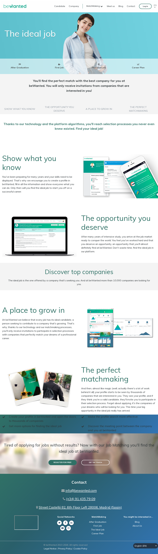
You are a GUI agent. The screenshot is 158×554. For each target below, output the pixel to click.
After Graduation (97, 522)
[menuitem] (58, 6)
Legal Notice (50, 548)
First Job (98, 525)
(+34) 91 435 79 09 (80, 499)
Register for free (62, 462)
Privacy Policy (65, 548)
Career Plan (98, 533)
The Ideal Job (97, 529)
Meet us (111, 6)
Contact (131, 6)
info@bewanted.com (81, 490)
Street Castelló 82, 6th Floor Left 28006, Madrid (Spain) (80, 507)
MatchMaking (93, 6)
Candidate (59, 6)
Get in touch (95, 462)
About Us (137, 525)
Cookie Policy (80, 548)
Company (74, 6)
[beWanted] (15, 6)
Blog (120, 6)
